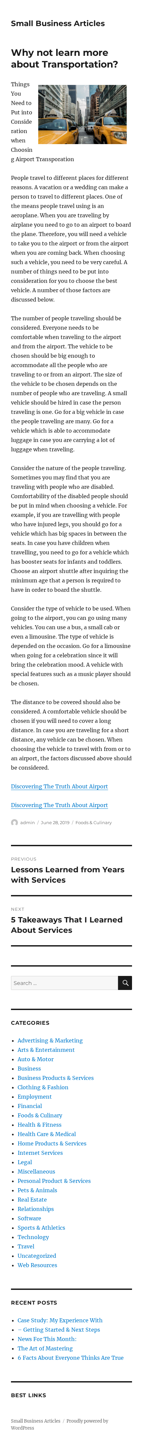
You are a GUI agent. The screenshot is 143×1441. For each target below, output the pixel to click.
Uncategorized (37, 1255)
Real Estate (32, 1199)
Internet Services (40, 1152)
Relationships (36, 1209)
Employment (35, 1096)
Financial (30, 1106)
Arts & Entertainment (46, 1049)
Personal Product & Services (54, 1181)
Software (29, 1218)
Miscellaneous (36, 1171)
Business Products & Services (56, 1078)
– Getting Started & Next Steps (59, 1329)
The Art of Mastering (45, 1348)
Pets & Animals (37, 1190)
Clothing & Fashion (43, 1087)
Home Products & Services (52, 1143)
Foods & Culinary (93, 822)
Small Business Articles (58, 23)
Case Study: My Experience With (60, 1320)
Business (29, 1068)
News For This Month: (47, 1339)
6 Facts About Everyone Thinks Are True (71, 1357)
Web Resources (37, 1265)
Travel (26, 1246)
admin (27, 822)
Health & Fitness (40, 1124)
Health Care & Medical (47, 1134)
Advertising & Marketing (50, 1040)
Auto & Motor (36, 1059)
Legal (25, 1162)
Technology (33, 1237)
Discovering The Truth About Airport (59, 786)
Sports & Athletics (41, 1227)
